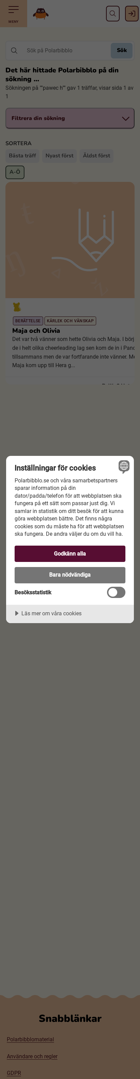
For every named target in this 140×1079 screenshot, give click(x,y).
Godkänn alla (70, 553)
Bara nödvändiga (70, 574)
